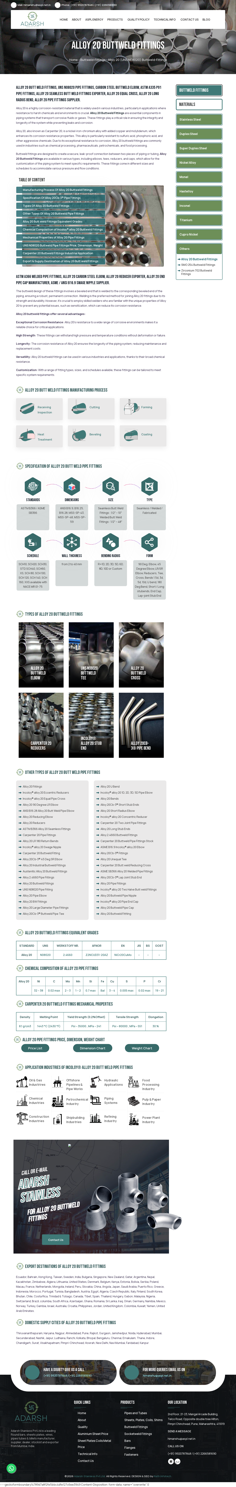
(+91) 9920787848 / (56, 1375)
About (76, 19)
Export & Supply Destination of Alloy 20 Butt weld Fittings (60, 261)
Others (185, 249)
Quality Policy (139, 19)
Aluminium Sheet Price (93, 1434)
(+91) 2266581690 (106, 5)
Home (64, 19)
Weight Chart (142, 1048)
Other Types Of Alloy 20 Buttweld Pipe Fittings (53, 213)
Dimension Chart (92, 1048)
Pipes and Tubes (135, 1413)
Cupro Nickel (189, 234)
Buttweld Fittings (194, 90)
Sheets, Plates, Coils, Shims (143, 1420)
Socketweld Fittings (138, 1434)
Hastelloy (186, 191)
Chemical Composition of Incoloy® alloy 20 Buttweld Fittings (63, 229)
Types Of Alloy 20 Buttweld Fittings (46, 206)
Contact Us (190, 19)
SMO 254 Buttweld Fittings (198, 265)
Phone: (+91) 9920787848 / (78, 5)
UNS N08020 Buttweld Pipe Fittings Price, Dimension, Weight (63, 245)
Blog (206, 19)
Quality (83, 1427)
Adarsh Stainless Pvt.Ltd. (90, 1476)
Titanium (186, 220)
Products (115, 19)
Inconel (185, 206)
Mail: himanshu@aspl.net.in (34, 5)
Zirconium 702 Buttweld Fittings (196, 272)
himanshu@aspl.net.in (157, 1375)
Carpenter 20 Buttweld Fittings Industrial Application (58, 253)
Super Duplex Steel (193, 148)
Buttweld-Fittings (92, 60)
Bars (127, 1441)
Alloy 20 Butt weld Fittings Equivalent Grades (52, 221)
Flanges (129, 1448)
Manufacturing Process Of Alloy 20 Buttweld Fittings (58, 190)
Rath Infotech (162, 1476)
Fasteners (131, 1455)
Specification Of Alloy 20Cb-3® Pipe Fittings (52, 198)
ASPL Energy (94, 19)
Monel (184, 177)
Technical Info (165, 19)
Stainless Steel (190, 119)
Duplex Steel (189, 134)
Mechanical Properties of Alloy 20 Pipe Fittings (53, 237)
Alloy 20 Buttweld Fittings (199, 259)
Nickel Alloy (188, 163)
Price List (35, 1048)
